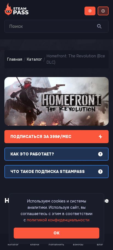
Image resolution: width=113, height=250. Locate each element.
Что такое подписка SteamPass (47, 171)
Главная (14, 59)
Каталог (34, 59)
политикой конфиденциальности (58, 219)
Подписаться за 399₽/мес (40, 136)
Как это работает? (32, 154)
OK (56, 233)
